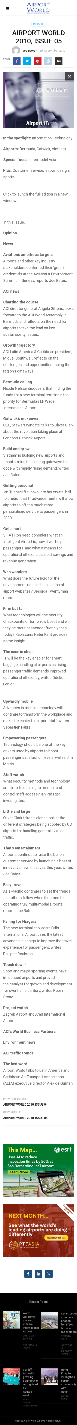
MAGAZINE (38, 24)
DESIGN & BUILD (66, 1337)
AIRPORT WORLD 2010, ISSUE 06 (25, 1118)
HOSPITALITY (30, 1345)
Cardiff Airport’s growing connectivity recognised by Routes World (29, 1382)
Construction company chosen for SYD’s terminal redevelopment (67, 1322)
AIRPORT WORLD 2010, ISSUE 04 (25, 1104)
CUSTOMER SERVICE (29, 1337)
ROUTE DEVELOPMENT (31, 1404)
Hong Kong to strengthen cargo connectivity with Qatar (67, 1380)
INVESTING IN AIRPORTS (67, 1348)
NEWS (27, 1348)
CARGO (65, 1396)
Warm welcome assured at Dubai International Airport (29, 1322)
